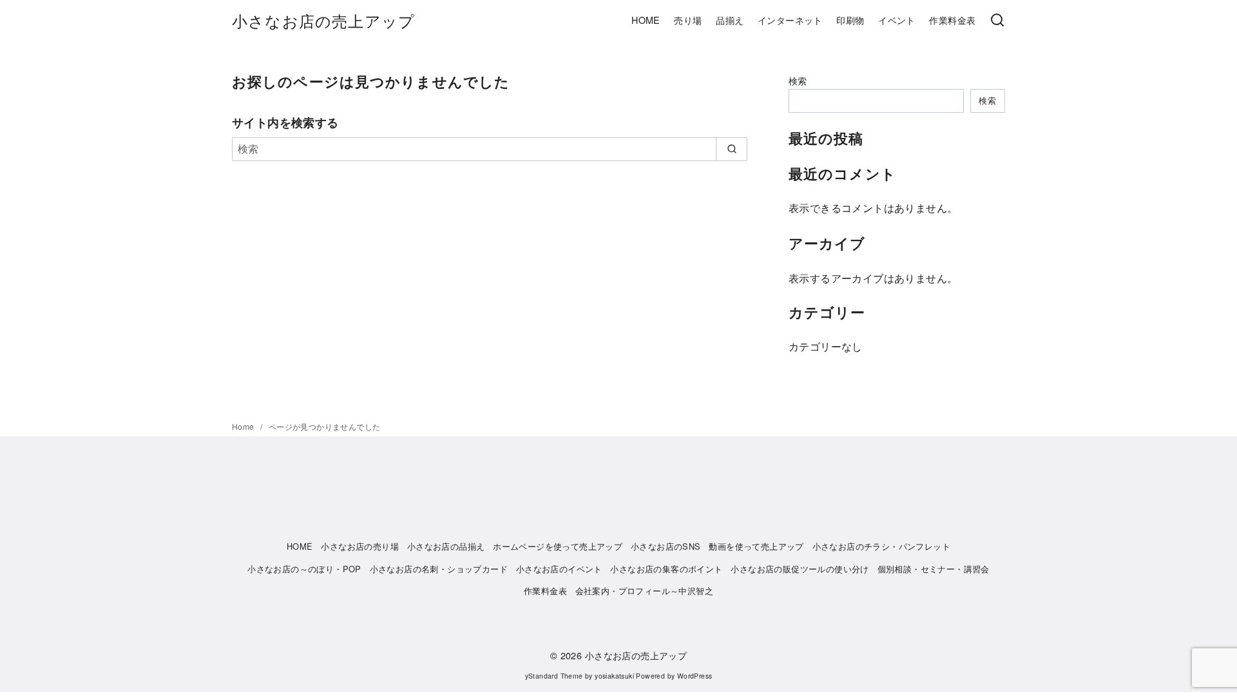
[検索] (997, 21)
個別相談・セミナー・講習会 (933, 569)
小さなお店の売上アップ (323, 20)
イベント (897, 19)
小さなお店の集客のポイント (666, 569)
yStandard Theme (554, 676)
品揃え (729, 19)
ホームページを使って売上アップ (557, 546)
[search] (731, 148)
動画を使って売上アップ (756, 546)
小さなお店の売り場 (360, 546)
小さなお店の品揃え (446, 546)
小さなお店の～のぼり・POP (304, 569)
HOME (645, 19)
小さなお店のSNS (666, 546)
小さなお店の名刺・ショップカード (439, 569)
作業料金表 (952, 19)
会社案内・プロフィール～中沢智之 (644, 591)
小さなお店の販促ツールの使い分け (799, 569)
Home (244, 426)
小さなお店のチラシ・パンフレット (881, 546)
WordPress (695, 676)
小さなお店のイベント (559, 569)
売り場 (688, 19)
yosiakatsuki (614, 676)
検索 (798, 80)
